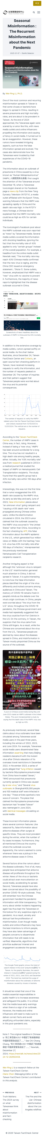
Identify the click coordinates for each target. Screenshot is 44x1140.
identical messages (16, 811)
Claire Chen (9, 1074)
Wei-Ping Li (8, 1067)
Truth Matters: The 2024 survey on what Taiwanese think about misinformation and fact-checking (11, 1106)
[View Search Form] (34, 12)
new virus (11, 785)
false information (17, 502)
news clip (14, 191)
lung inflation (27, 769)
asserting (18, 753)
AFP (25, 531)
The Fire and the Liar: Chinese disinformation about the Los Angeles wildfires (33, 1101)
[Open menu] (38, 12)
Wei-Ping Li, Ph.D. (14, 93)
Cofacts (28, 358)
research (16, 463)
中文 (37, 3)
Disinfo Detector (28, 53)
